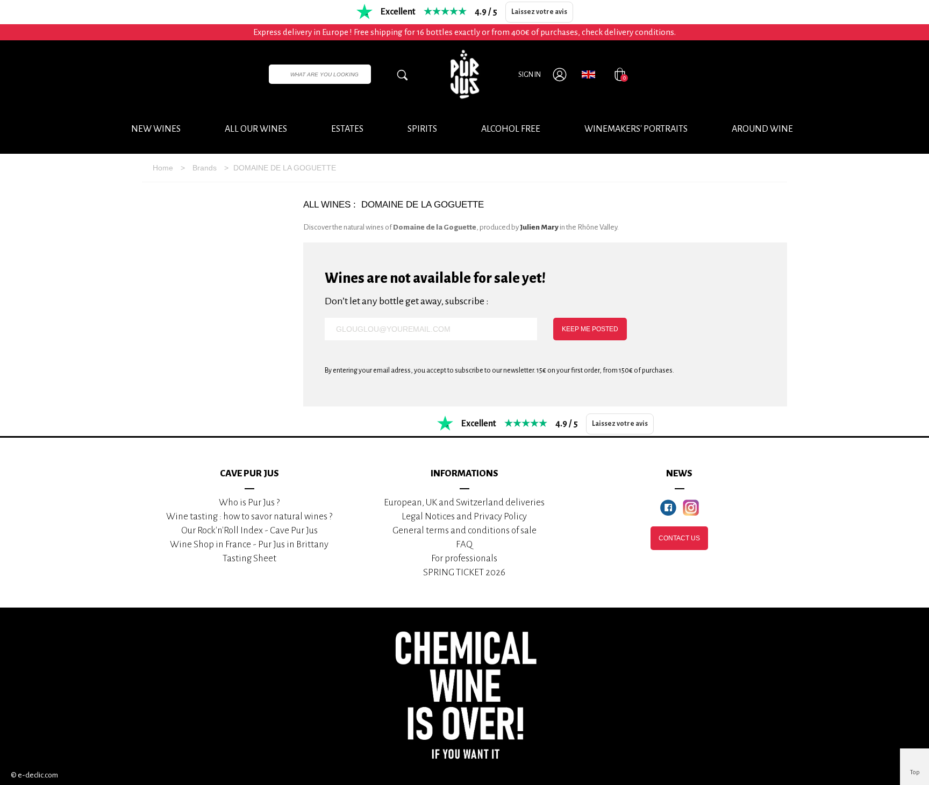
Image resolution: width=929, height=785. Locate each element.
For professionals (464, 558)
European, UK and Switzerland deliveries (464, 502)
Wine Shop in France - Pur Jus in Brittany (249, 544)
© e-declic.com (34, 775)
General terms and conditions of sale (464, 530)
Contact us (679, 538)
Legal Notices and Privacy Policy (464, 516)
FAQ (464, 544)
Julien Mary (539, 227)
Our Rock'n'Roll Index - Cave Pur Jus (249, 530)
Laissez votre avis (539, 12)
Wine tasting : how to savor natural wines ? (249, 516)
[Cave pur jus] (464, 74)
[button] (762, 129)
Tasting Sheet (249, 558)
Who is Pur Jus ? (249, 502)
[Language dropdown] (588, 74)
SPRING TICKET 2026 (464, 572)
